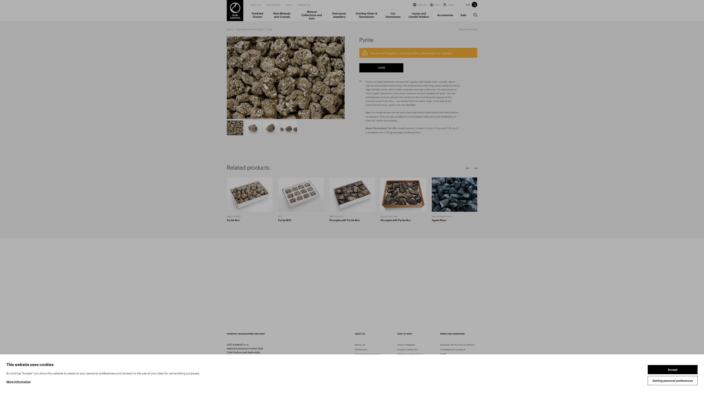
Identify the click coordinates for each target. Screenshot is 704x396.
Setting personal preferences (672, 380)
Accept (673, 369)
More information (18, 381)
